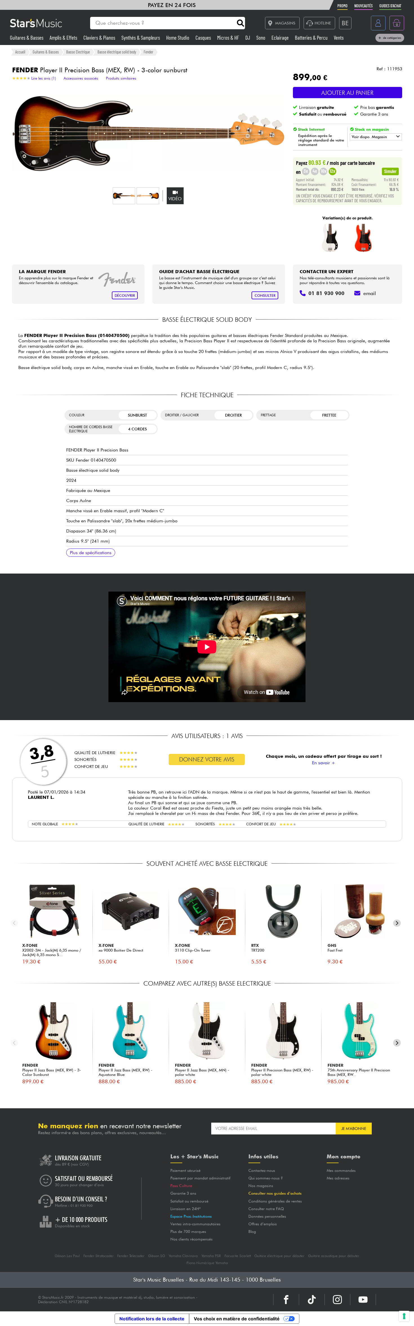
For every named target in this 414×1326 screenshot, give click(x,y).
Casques (203, 37)
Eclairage (280, 37)
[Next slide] (397, 923)
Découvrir (125, 295)
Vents (339, 37)
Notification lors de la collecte (151, 1318)
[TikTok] (311, 1299)
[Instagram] (337, 1299)
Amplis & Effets (64, 37)
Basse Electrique (78, 51)
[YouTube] (363, 1299)
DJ (248, 37)
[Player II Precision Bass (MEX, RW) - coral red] (363, 238)
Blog (252, 1231)
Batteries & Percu (312, 37)
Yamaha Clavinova (183, 1256)
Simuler (390, 171)
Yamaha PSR (211, 1256)
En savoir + (323, 762)
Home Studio (178, 37)
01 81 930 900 (81, 1206)
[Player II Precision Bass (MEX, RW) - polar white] (330, 238)
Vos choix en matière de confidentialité (237, 1318)
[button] (124, 195)
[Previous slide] (14, 923)
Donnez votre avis (206, 759)
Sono (261, 37)
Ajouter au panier (347, 92)
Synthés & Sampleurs (141, 37)
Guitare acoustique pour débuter (333, 1256)
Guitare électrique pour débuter (279, 1256)
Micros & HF (228, 37)
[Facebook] (286, 1299)
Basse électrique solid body (116, 51)
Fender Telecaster (130, 1256)
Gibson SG (156, 1256)
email (369, 293)
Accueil (20, 51)
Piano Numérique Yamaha (207, 1263)
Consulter (265, 295)
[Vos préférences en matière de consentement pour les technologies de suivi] (404, 1316)
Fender (148, 51)
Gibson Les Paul (67, 1256)
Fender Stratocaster (98, 1256)
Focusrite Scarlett (237, 1256)
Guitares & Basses (27, 37)
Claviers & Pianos (99, 37)
